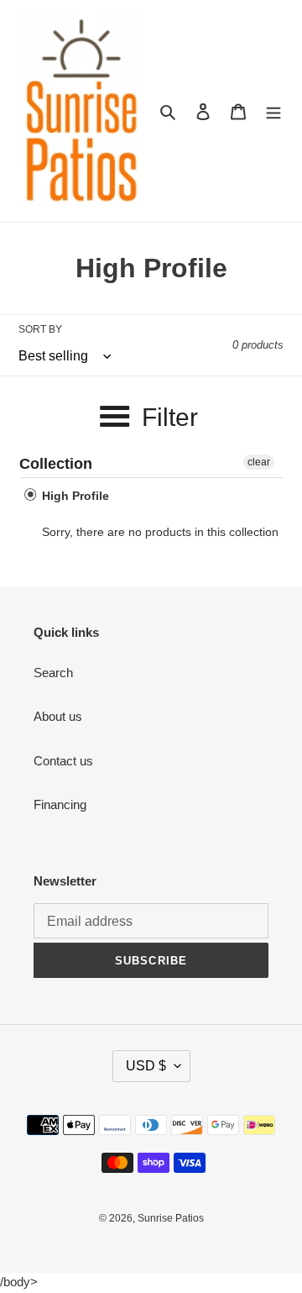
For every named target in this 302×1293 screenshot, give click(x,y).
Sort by (40, 329)
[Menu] (273, 111)
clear (258, 462)
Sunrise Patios (171, 1218)
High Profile (74, 495)
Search (53, 672)
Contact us (63, 761)
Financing (60, 804)
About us (58, 716)
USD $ (146, 1066)
